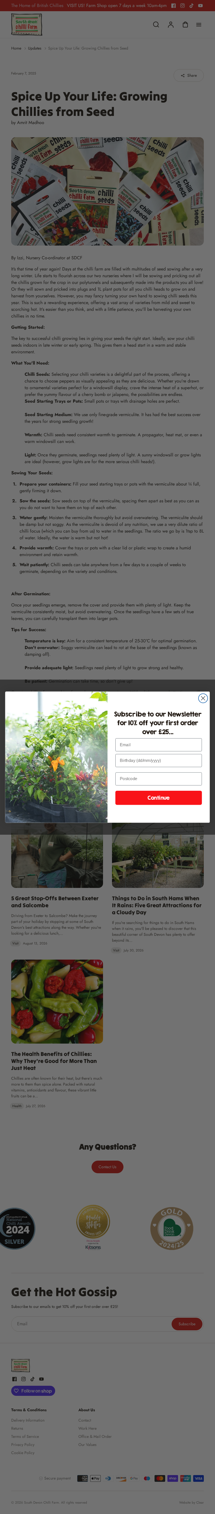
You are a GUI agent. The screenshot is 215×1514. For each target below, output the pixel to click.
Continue (159, 798)
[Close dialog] (203, 698)
